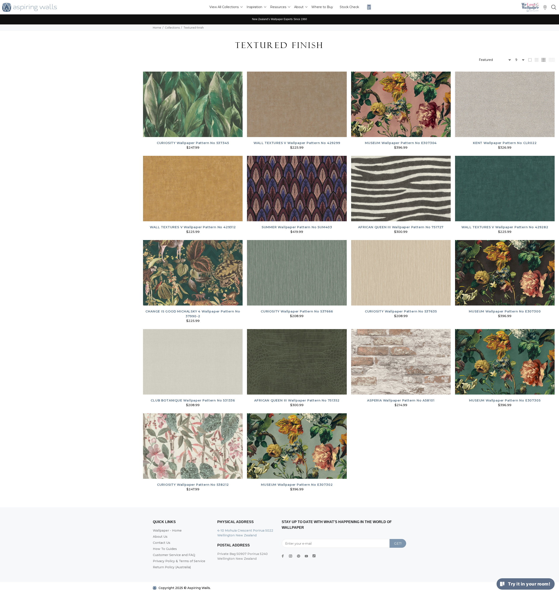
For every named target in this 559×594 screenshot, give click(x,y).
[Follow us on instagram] (290, 556)
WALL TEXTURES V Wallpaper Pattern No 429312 (193, 227)
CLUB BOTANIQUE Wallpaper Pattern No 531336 (193, 400)
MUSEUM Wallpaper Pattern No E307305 (504, 400)
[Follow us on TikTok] (314, 555)
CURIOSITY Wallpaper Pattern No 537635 (401, 311)
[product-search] (553, 7)
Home (157, 27)
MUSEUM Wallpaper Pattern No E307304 (401, 143)
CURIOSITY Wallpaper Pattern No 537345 (193, 143)
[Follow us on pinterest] (298, 556)
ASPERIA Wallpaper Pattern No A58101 (401, 400)
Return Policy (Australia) (172, 567)
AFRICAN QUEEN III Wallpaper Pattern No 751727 (400, 227)
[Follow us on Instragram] (531, 7)
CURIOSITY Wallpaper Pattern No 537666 (297, 311)
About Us (160, 537)
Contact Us (161, 543)
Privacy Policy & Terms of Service (179, 561)
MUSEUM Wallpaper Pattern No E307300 (505, 311)
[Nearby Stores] (545, 8)
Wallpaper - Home (167, 530)
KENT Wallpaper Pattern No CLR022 (505, 143)
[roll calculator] (368, 7)
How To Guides (165, 549)
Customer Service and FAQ (174, 555)
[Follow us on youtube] (306, 556)
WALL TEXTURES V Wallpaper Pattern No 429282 (504, 227)
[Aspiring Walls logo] (29, 7)
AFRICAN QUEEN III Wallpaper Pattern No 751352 (296, 400)
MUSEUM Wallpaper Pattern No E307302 (297, 485)
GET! (398, 544)
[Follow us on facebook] (283, 556)
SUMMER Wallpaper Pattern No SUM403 (297, 227)
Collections (172, 27)
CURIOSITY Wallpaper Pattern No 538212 (193, 485)
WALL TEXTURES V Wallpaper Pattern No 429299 (297, 143)
